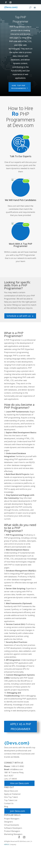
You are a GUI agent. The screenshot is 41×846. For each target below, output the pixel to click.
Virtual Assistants (11, 825)
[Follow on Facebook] (6, 2)
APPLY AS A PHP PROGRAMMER (20, 726)
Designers (8, 821)
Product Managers (12, 831)
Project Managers (11, 818)
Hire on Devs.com (19, 783)
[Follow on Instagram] (10, 2)
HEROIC (6, 844)
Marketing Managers (13, 834)
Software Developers (13, 828)
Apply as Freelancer (12, 794)
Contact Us (8, 803)
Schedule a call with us (20, 315)
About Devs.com (11, 791)
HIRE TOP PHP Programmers (18, 86)
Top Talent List (10, 800)
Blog (6, 806)
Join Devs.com (17, 811)
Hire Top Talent (11, 797)
